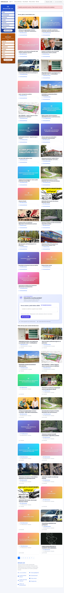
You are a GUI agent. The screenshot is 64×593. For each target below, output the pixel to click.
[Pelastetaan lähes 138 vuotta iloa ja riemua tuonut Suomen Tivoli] (51, 241)
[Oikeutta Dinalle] (28, 197)
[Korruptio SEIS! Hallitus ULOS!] (28, 154)
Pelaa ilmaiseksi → (8, 59)
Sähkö (8, 12)
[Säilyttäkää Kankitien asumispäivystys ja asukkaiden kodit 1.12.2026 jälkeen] (51, 69)
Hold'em (8, 57)
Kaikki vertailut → (8, 30)
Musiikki (8, 20)
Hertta (8, 51)
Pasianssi (8, 41)
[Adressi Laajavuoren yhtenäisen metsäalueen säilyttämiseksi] (51, 134)
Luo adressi (26, 316)
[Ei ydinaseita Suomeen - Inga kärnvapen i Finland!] (28, 134)
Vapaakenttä (8, 46)
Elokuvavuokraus (8, 25)
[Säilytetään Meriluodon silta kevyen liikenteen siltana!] (51, 198)
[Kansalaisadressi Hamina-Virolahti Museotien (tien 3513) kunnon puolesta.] (51, 176)
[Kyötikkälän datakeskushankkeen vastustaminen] (51, 91)
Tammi (8, 54)
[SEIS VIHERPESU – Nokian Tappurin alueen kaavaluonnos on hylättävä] (28, 112)
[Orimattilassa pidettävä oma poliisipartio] (28, 68)
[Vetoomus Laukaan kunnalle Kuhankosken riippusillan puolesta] (51, 219)
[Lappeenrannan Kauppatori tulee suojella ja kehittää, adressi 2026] (28, 176)
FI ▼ (12, 1)
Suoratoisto (8, 17)
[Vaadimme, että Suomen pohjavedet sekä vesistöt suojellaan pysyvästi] (28, 48)
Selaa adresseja (18, 1)
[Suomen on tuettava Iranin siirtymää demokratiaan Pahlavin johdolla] (51, 48)
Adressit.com (4, 1)
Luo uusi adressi (58, 1)
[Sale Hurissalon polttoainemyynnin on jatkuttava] (28, 241)
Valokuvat (8, 27)
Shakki (8, 44)
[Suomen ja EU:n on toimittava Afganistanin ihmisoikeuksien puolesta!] (28, 219)
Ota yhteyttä (25, 1)
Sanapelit (8, 49)
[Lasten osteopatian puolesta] (28, 90)
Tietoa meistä (32, 1)
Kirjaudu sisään (49, 1)
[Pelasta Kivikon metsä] (51, 261)
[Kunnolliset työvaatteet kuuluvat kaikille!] (28, 261)
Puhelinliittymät (8, 14)
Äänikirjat (8, 22)
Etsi (38, 1)
